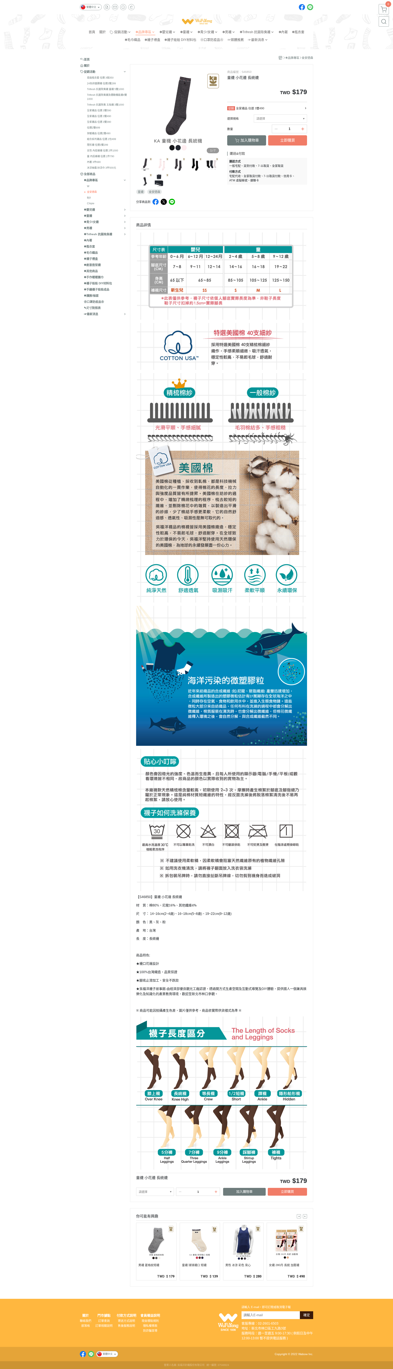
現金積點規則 (150, 1320)
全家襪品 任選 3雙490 (99, 116)
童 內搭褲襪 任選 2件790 (100, 156)
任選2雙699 (93, 127)
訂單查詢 (104, 1320)
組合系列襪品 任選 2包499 (101, 139)
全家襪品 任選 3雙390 (99, 122)
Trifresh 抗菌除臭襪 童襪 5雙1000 (105, 89)
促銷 (231, 108)
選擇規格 (233, 118)
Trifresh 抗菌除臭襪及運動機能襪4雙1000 (107, 97)
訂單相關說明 (104, 1325)
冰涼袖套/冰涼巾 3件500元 (101, 167)
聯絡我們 (85, 1320)
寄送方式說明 (126, 1320)
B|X (89, 197)
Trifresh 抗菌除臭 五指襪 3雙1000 (105, 104)
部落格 (85, 1325)
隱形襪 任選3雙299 (97, 144)
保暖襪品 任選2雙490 (99, 133)
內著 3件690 (94, 162)
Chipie (90, 203)
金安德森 (92, 192)
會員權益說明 (150, 1315)
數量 (230, 129)
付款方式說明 (126, 1315)
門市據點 (104, 1315)
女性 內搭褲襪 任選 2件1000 (102, 150)
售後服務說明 (126, 1325)
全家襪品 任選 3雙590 (99, 110)
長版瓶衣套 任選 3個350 (100, 77)
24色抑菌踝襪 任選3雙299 (101, 83)
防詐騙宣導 (150, 1330)
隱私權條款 (150, 1325)
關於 (85, 1315)
